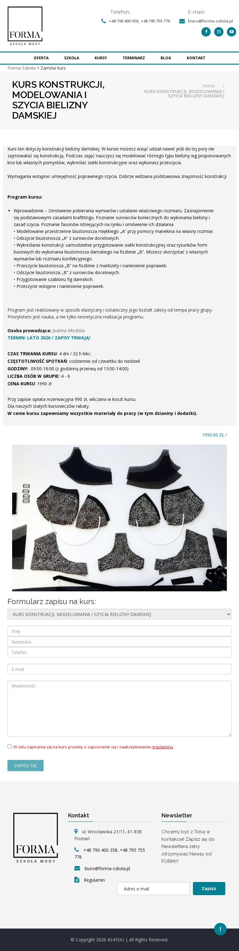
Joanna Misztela (69, 330)
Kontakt (196, 58)
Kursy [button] (101, 58)
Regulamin (94, 880)
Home (208, 86)
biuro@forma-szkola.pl (210, 21)
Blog (166, 58)
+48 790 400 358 (123, 21)
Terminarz (134, 58)
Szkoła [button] (71, 58)
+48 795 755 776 (155, 21)
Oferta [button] (41, 58)
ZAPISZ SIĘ (25, 765)
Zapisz (209, 888)
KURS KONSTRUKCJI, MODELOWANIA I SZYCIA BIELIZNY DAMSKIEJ (184, 93)
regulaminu (162, 747)
